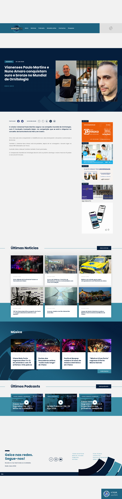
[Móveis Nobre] (97, 192)
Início (26, 28)
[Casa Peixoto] (97, 132)
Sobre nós (75, 457)
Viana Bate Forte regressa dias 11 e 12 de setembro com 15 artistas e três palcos (22, 361)
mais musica (104, 371)
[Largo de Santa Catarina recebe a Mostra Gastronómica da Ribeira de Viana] (95, 296)
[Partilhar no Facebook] (18, 121)
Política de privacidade (100, 457)
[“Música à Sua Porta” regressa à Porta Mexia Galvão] (99, 345)
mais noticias (104, 248)
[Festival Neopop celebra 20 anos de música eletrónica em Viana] (74, 345)
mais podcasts (103, 386)
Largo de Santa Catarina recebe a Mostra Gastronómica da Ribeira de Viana (93, 313)
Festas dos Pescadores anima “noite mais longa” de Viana (47, 361)
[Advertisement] (61, 11)
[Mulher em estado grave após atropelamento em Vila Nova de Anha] (95, 264)
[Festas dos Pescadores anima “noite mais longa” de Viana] (48, 345)
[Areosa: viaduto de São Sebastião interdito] (61, 296)
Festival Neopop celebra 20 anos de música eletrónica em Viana (72, 361)
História (75, 459)
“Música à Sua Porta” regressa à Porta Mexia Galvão (99, 360)
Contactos (62, 28)
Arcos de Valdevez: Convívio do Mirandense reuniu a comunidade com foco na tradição (60, 281)
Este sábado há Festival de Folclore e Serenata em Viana (25, 280)
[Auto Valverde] (97, 174)
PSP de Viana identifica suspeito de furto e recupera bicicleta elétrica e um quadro (27, 313)
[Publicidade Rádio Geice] (111, 28)
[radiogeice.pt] (16, 28)
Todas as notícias (78, 453)
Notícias (33, 28)
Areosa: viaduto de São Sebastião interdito (58, 312)
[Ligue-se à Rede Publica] (97, 154)
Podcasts (41, 28)
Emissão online (51, 28)
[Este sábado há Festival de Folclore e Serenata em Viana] (27, 264)
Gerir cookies (97, 459)
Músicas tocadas (77, 455)
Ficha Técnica (97, 453)
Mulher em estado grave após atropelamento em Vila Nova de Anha (93, 280)
